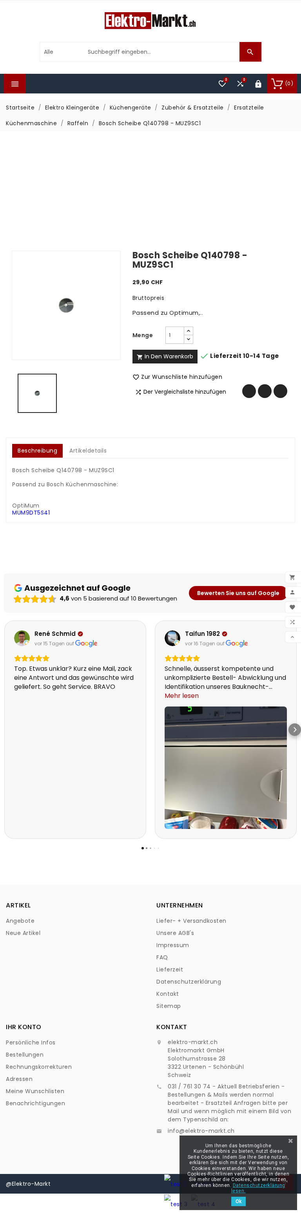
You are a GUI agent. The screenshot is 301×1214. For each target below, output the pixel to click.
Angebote (20, 921)
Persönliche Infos (31, 1042)
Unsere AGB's (175, 933)
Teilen (249, 391)
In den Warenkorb (165, 356)
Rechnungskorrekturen (39, 1067)
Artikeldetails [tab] (88, 451)
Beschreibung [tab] (37, 451)
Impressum (172, 945)
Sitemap (168, 1006)
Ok (238, 1201)
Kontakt (167, 994)
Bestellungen (25, 1055)
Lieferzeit (169, 969)
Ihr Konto (24, 1026)
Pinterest (280, 391)
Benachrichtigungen (35, 1103)
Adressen (19, 1079)
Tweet (265, 391)
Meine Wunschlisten (35, 1091)
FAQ (162, 957)
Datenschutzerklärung (188, 982)
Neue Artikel (23, 933)
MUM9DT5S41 (31, 513)
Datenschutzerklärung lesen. (258, 1188)
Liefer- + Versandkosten (191, 921)
